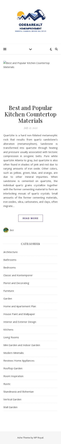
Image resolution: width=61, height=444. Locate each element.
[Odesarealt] (30, 22)
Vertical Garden (12, 399)
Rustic (7, 383)
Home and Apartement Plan (19, 306)
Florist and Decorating (16, 283)
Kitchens (8, 329)
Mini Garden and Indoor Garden (21, 345)
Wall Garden (10, 407)
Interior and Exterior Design (19, 321)
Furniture (8, 290)
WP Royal (38, 437)
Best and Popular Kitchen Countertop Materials (31, 114)
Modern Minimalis (13, 352)
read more (30, 218)
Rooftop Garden (12, 368)
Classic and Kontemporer (18, 275)
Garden (7, 298)
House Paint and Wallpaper (19, 314)
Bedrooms (9, 267)
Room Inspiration (13, 376)
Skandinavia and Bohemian (18, 391)
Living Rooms (11, 337)
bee (12, 230)
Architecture (10, 252)
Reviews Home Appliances (18, 360)
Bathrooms (9, 259)
